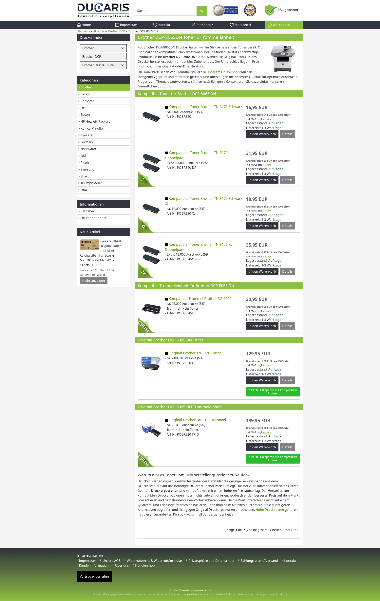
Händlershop (145, 565)
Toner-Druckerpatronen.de (195, 590)
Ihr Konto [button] (203, 25)
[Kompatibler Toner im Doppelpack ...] (151, 254)
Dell (83, 108)
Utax (84, 190)
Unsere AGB (112, 560)
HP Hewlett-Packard (96, 121)
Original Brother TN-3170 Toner (195, 353)
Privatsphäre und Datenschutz (211, 560)
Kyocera (87, 135)
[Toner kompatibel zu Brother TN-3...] (151, 117)
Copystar (87, 101)
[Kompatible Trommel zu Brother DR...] (151, 308)
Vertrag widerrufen (94, 576)
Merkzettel (242, 25)
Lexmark (87, 142)
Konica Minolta (92, 128)
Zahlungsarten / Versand (259, 560)
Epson (85, 114)
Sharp (85, 176)
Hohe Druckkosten (270, 509)
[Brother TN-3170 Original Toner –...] (151, 363)
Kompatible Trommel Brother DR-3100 (200, 298)
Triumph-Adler (91, 183)
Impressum (128, 25)
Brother (86, 87)
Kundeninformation (94, 565)
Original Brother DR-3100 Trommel (197, 419)
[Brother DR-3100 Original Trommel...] (151, 430)
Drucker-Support (93, 218)
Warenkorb (281, 25)
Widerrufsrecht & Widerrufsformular (154, 560)
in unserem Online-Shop (221, 72)
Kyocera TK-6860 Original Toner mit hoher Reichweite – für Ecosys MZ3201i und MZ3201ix (102, 250)
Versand (101, 274)
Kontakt (164, 25)
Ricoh (85, 162)
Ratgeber (87, 211)
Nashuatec (89, 149)
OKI (83, 156)
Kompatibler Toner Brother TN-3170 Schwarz (205, 106)
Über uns (122, 565)
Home (86, 25)
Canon (85, 94)
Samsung (88, 169)
